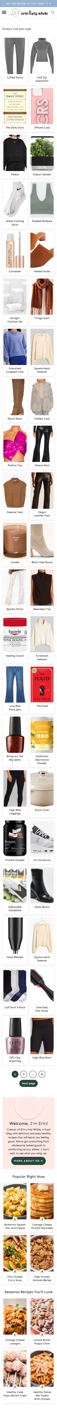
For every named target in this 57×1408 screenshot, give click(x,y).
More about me (27, 1160)
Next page (28, 1083)
